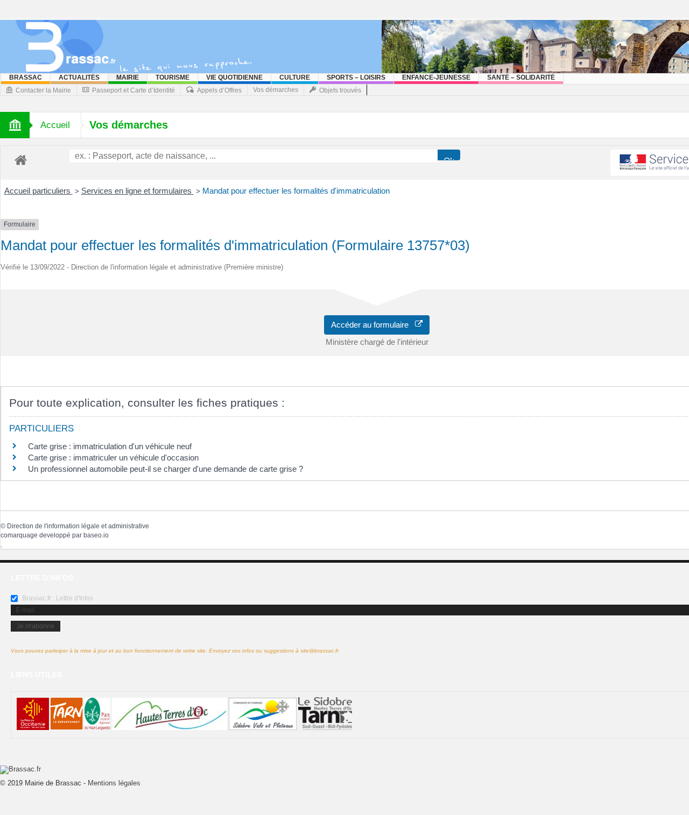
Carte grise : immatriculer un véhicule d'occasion (113, 457)
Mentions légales (114, 783)
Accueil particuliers (38, 190)
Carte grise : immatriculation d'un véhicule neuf (110, 446)
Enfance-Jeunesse (436, 77)
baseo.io (96, 535)
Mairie (127, 77)
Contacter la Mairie (43, 90)
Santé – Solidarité (521, 77)
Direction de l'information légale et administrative (78, 526)
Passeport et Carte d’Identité (133, 90)
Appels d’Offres (219, 90)
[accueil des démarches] (21, 159)
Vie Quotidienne (234, 77)
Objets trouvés (340, 90)
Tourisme (172, 77)
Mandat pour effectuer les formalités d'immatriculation (296, 190)
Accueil (55, 125)
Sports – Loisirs (356, 77)
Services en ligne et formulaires (137, 190)
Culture (294, 77)
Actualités (79, 77)
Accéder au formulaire (373, 324)
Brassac (25, 77)
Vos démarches (275, 90)
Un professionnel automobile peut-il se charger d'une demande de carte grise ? (165, 468)
